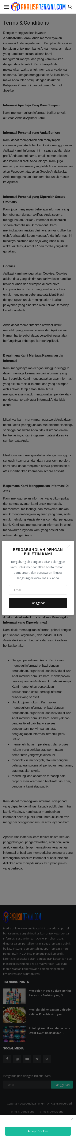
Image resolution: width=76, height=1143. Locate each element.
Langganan (38, 603)
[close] (72, 1119)
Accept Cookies (38, 1131)
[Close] (68, 546)
